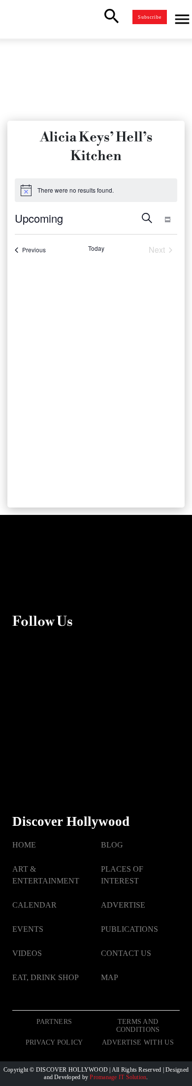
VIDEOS (27, 953)
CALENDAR (34, 905)
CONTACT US (126, 953)
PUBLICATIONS (129, 929)
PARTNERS (54, 1021)
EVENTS (27, 929)
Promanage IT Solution (118, 1077)
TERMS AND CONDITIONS (138, 1025)
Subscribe (149, 17)
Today (96, 248)
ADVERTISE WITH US (138, 1042)
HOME (24, 845)
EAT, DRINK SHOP (45, 977)
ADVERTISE (123, 905)
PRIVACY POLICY (54, 1042)
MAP (109, 977)
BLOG (112, 845)
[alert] (96, 190)
